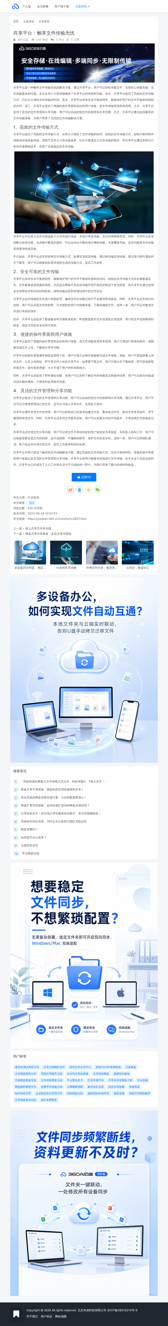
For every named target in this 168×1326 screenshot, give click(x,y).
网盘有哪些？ (29, 829)
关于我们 (32, 1316)
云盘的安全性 (29, 845)
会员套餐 (43, 6)
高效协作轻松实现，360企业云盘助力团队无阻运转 (54, 821)
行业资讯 (44, 21)
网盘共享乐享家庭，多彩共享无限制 (48, 533)
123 (31, 502)
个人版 (26, 6)
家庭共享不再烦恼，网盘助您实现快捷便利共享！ (52, 789)
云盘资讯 (81, 6)
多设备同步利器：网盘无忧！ (30, 567)
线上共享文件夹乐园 (38, 528)
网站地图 (61, 1316)
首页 (16, 21)
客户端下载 (62, 6)
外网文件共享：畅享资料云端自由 (102, 567)
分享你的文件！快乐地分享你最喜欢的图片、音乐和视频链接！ (61, 813)
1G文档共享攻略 (66, 567)
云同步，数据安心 (137, 567)
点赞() (85, 477)
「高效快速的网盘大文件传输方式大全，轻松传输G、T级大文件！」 (64, 781)
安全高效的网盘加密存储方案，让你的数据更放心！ (54, 797)
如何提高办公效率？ (34, 837)
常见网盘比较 (30, 853)
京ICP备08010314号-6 (122, 1310)
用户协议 (46, 1316)
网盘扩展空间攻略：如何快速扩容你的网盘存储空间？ (55, 805)
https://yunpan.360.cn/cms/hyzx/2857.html (57, 518)
